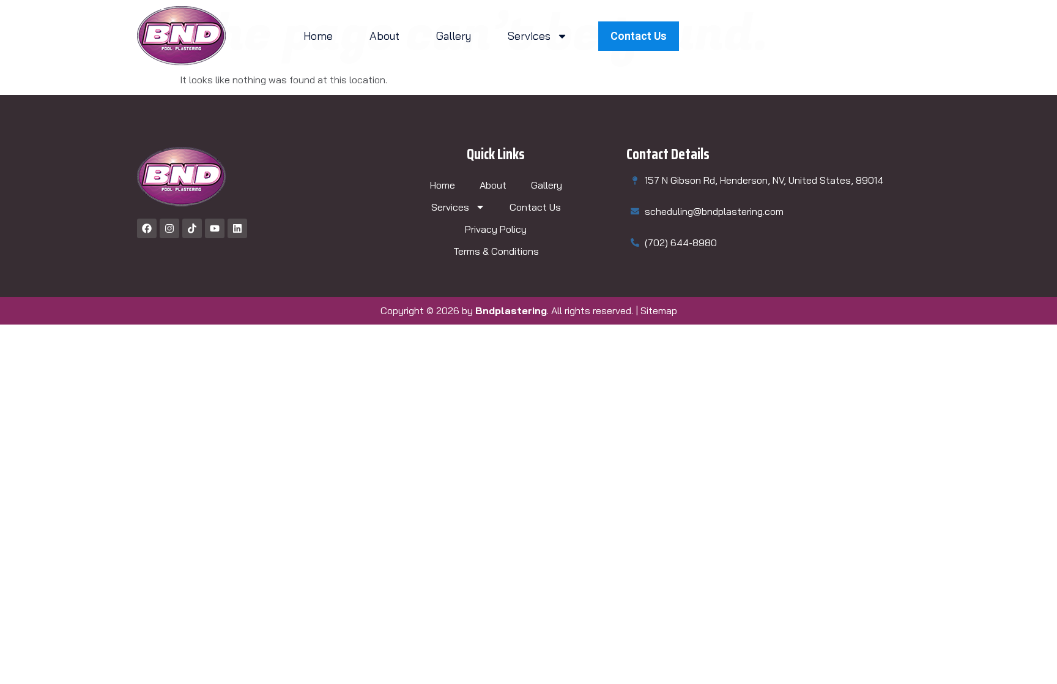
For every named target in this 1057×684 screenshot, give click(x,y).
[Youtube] (214, 228)
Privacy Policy (496, 229)
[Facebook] (147, 228)
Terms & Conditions (496, 251)
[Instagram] (169, 228)
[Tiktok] (192, 228)
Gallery (453, 36)
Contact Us (535, 207)
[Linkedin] (237, 228)
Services (529, 36)
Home (318, 36)
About (384, 36)
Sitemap (658, 310)
